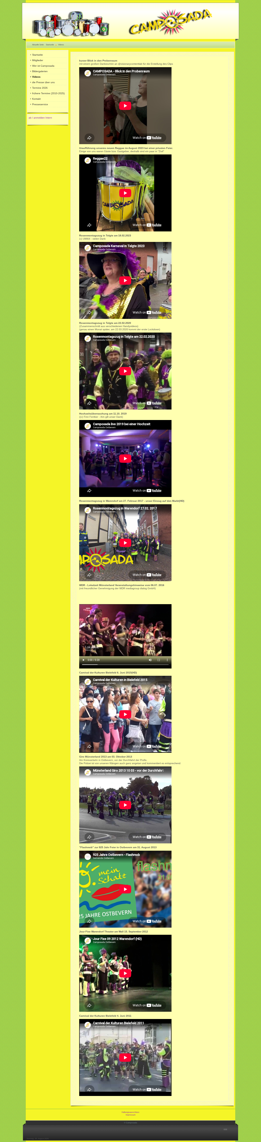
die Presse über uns (43, 82)
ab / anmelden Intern (40, 117)
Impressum (130, 1115)
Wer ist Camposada (43, 65)
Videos (36, 76)
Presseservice (40, 104)
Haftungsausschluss (130, 1112)
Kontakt (36, 98)
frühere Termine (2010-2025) (48, 93)
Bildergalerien (40, 71)
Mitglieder (37, 60)
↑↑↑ (225, 1129)
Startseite (37, 54)
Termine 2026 (40, 87)
